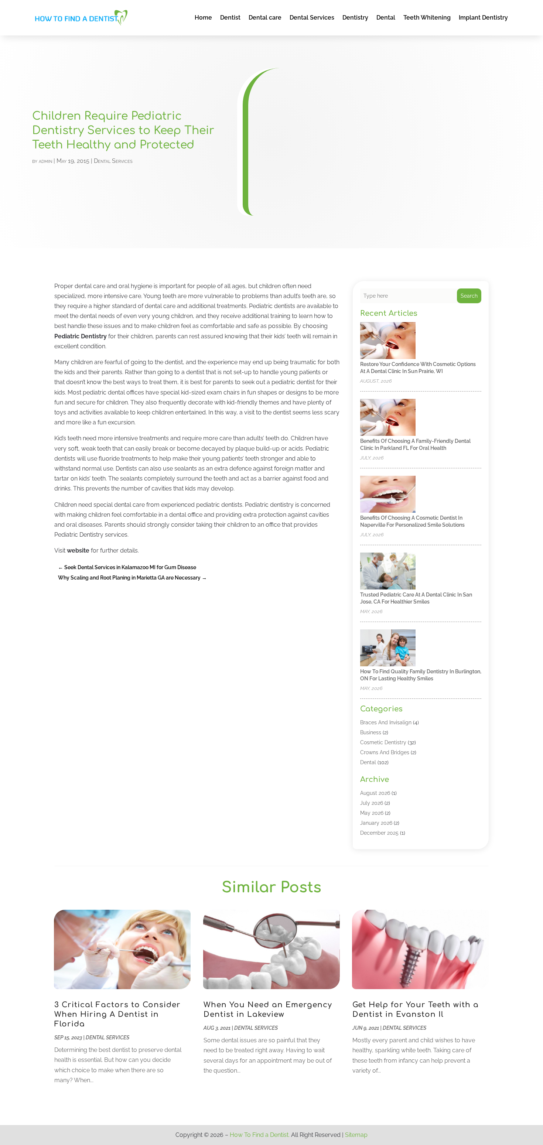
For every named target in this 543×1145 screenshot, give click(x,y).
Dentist (230, 17)
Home (203, 17)
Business (370, 732)
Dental (385, 17)
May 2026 (371, 813)
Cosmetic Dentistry (383, 742)
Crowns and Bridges (384, 752)
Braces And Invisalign (385, 722)
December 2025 (379, 833)
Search (469, 296)
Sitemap (356, 1134)
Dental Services (312, 17)
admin (45, 160)
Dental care (265, 17)
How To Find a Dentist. (260, 1134)
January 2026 (376, 823)
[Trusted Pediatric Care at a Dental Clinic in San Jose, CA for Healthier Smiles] (388, 572)
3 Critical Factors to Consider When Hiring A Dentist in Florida (117, 1014)
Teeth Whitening (427, 17)
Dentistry (355, 17)
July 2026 (371, 803)
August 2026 (375, 793)
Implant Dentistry (483, 17)
